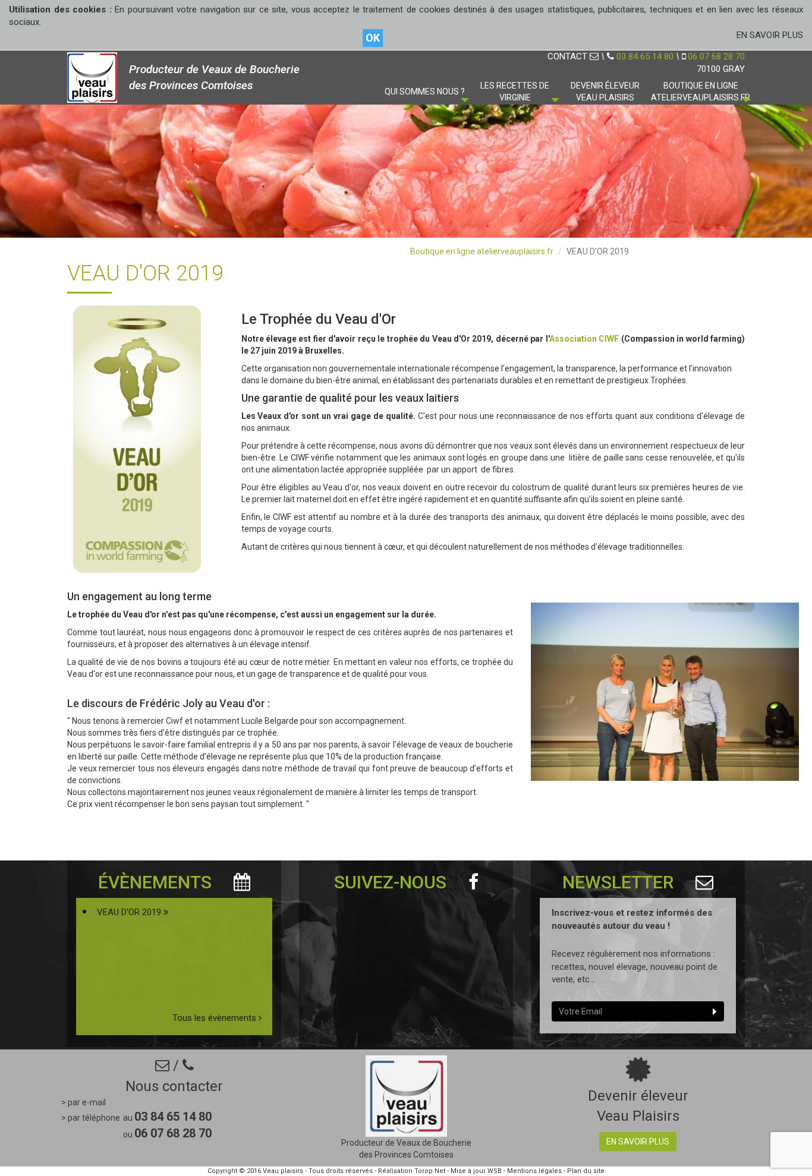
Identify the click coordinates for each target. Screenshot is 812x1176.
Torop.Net (429, 1171)
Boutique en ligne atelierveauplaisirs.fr (481, 251)
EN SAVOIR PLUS (770, 35)
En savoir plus (637, 1141)
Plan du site (586, 1171)
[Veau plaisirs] (92, 76)
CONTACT (568, 56)
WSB (494, 1171)
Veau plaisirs (283, 1171)
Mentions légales (534, 1171)
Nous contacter (174, 1086)
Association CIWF (584, 338)
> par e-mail (83, 1102)
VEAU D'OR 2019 (130, 912)
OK (373, 37)
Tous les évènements (215, 1018)
